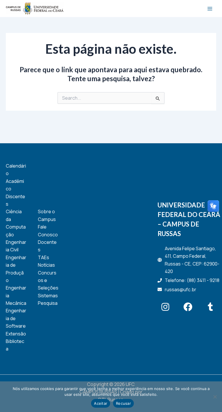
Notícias (46, 265)
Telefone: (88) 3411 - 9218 (192, 280)
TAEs (43, 257)
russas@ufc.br (180, 289)
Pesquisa (48, 303)
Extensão (16, 334)
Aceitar (100, 403)
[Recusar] (215, 397)
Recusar (123, 403)
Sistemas (48, 295)
